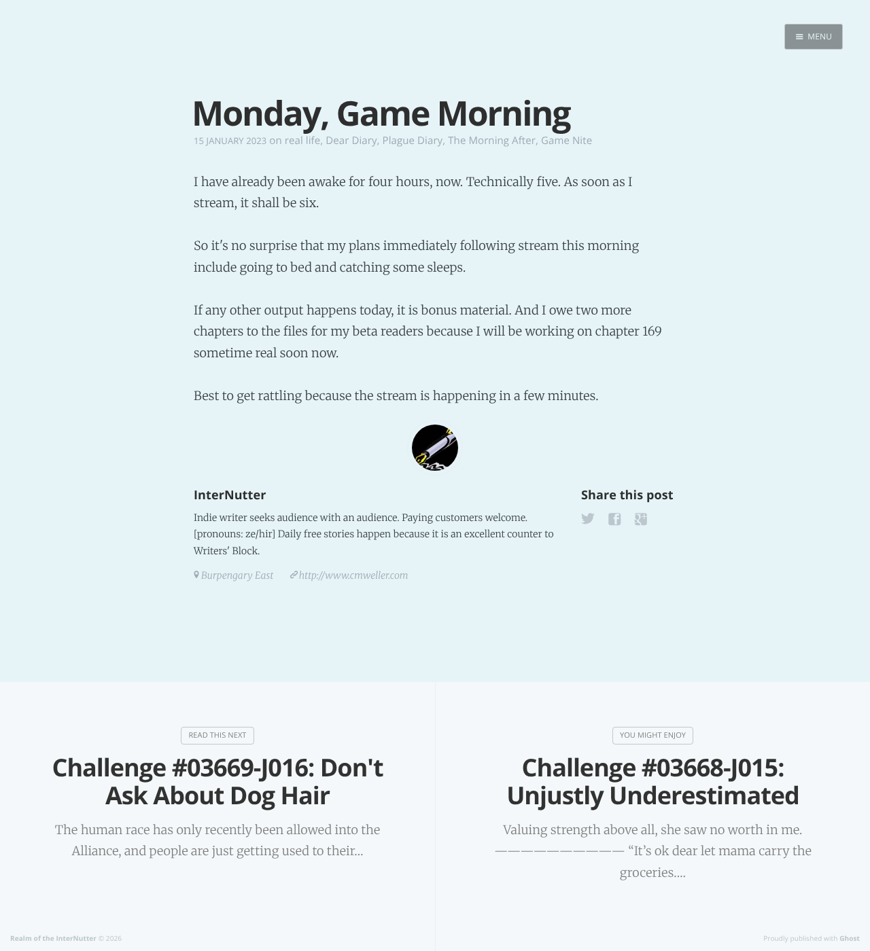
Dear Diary (351, 140)
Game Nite (566, 140)
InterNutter (230, 495)
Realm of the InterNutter (53, 938)
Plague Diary (413, 140)
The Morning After (492, 140)
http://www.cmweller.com (353, 575)
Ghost (849, 938)
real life (303, 140)
